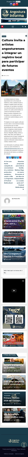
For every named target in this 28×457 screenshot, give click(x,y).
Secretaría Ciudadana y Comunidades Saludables (12, 218)
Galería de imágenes (19, 453)
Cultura (4, 36)
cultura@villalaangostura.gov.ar (12, 148)
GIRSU (5, 379)
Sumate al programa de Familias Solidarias (13, 367)
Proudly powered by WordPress (10, 449)
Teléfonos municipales (9, 453)
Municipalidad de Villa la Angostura (12, 251)
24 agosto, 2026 (9, 370)
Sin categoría (7, 395)
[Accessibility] (24, 444)
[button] (22, 26)
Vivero (9, 379)
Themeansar (14, 450)
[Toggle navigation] (13, 26)
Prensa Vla (17, 198)
